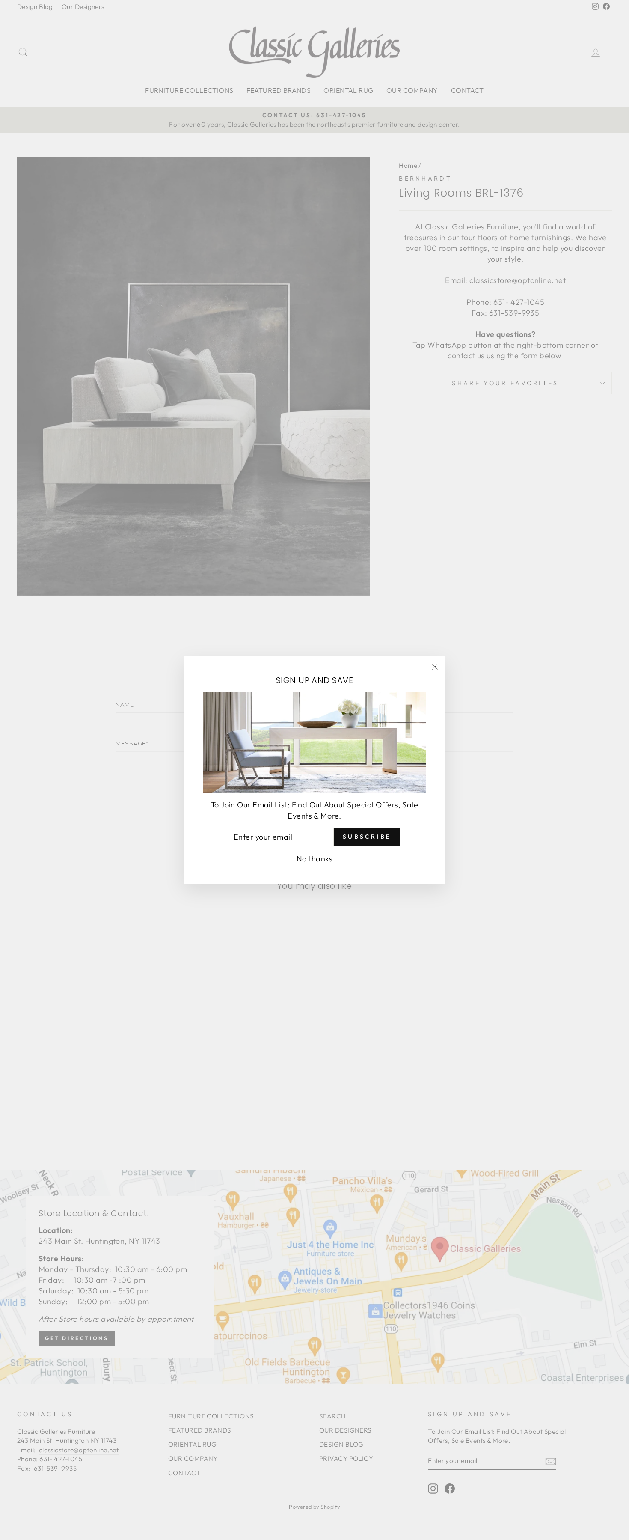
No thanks (314, 859)
